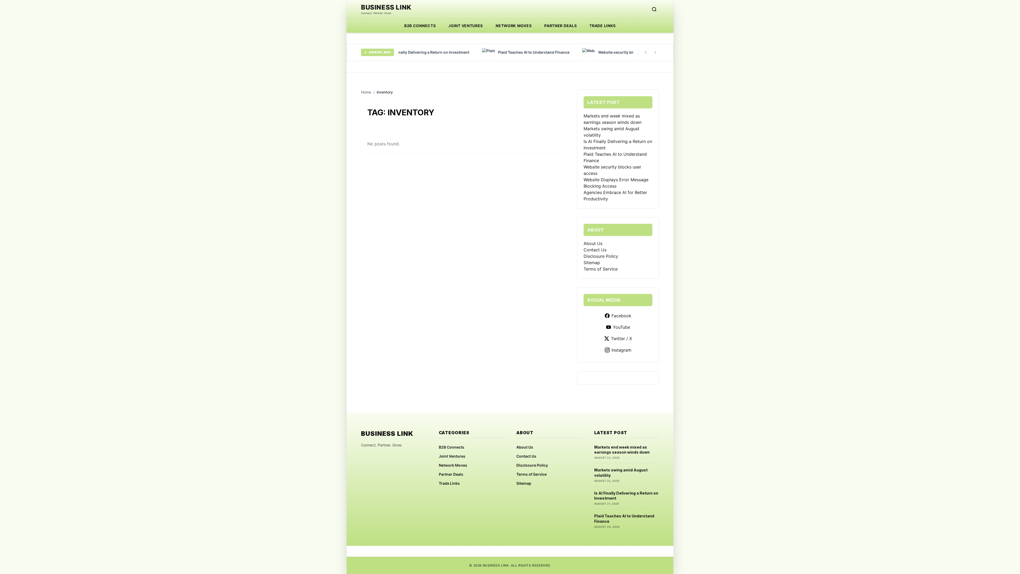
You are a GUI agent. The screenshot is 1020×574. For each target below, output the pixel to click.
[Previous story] (645, 52)
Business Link (386, 7)
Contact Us (595, 249)
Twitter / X (621, 338)
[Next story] (655, 52)
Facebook (621, 315)
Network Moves (514, 25)
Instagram (621, 350)
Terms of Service (601, 269)
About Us (593, 243)
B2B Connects (420, 25)
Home (366, 92)
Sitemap (592, 262)
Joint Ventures (465, 25)
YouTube (621, 327)
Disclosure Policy (601, 256)
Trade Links (602, 25)
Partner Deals (560, 25)
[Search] (654, 9)
